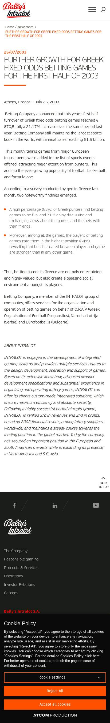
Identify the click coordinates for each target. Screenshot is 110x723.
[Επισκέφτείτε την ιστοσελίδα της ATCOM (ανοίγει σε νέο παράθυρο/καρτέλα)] (55, 715)
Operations (13, 576)
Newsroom (26, 27)
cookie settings (52, 677)
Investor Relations (19, 585)
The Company (15, 551)
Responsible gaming (21, 559)
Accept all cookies (55, 704)
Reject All (55, 691)
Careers (11, 593)
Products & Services (21, 568)
